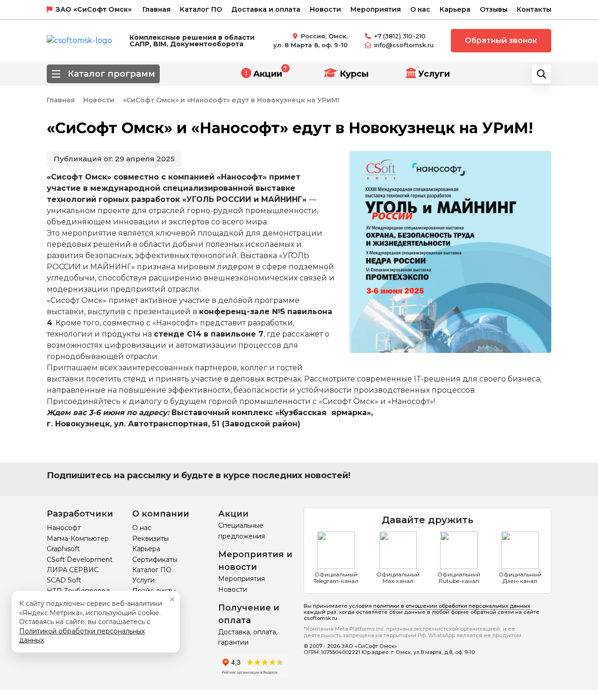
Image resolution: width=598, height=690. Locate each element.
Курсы (353, 74)
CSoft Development (80, 559)
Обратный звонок (501, 40)
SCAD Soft (64, 580)
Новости (325, 9)
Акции (267, 74)
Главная (156, 9)
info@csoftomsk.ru (404, 45)
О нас (420, 9)
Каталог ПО (201, 9)
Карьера (455, 9)
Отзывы (493, 9)
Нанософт (64, 528)
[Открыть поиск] (541, 74)
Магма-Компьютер (78, 538)
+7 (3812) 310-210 (400, 36)
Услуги (434, 74)
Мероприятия (375, 9)
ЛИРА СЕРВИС (73, 570)
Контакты (534, 9)
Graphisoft (63, 549)
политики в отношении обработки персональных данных (451, 606)
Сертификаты (155, 559)
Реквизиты (150, 538)
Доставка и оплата (265, 9)
